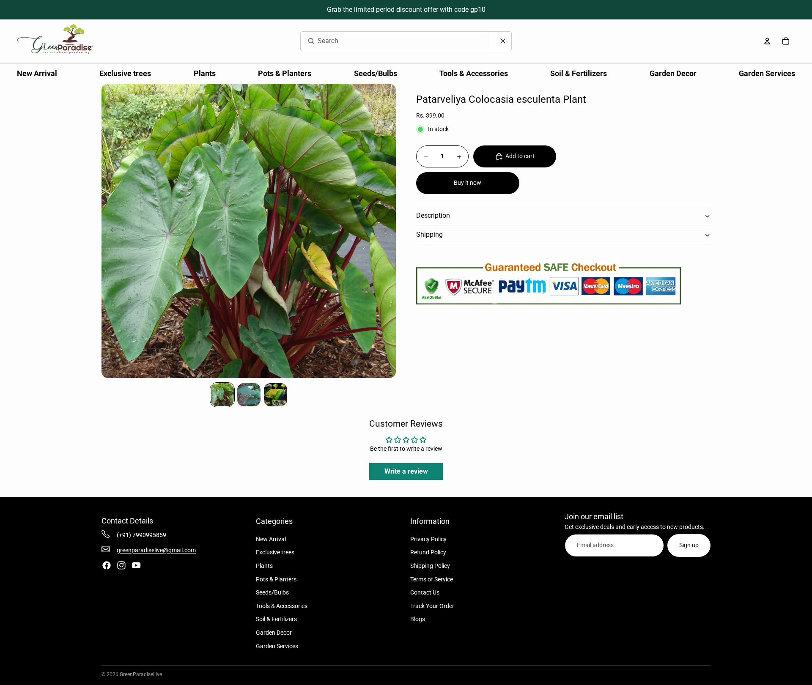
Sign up (689, 545)
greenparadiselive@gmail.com (156, 550)
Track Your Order (432, 606)
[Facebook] (107, 565)
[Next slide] (386, 231)
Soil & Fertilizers (276, 619)
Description (433, 216)
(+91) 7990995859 (141, 535)
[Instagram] (121, 565)
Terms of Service (431, 579)
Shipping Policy (430, 565)
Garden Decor (274, 632)
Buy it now (467, 183)
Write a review (406, 471)
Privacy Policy (428, 539)
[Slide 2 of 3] (249, 394)
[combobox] (385, 41)
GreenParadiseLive (141, 674)
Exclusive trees (275, 552)
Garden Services (277, 646)
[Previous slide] (111, 231)
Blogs (417, 619)
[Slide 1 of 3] (222, 394)
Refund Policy (428, 552)
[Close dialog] (502, 41)
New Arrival (271, 539)
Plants (264, 565)
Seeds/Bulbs (272, 592)
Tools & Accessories (281, 606)
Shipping (429, 235)
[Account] (767, 41)
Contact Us (424, 592)
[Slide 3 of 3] (275, 394)
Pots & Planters (276, 579)
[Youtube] (136, 565)
